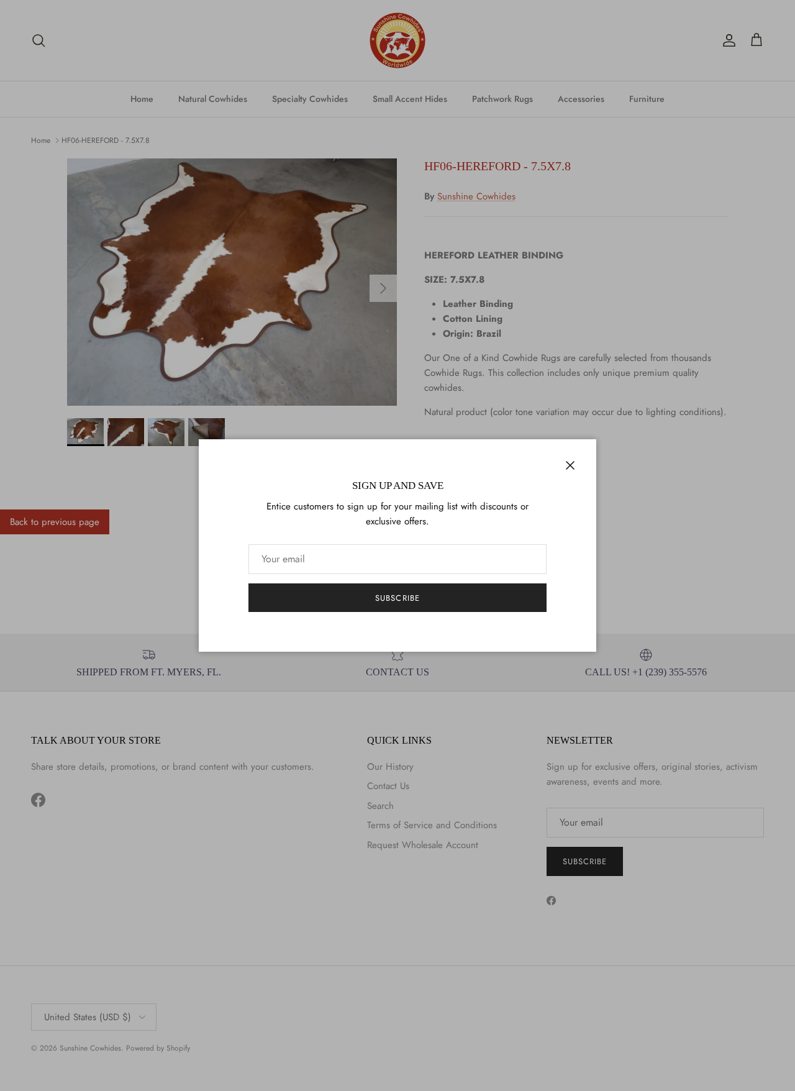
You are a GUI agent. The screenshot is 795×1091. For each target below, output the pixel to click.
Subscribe (397, 598)
